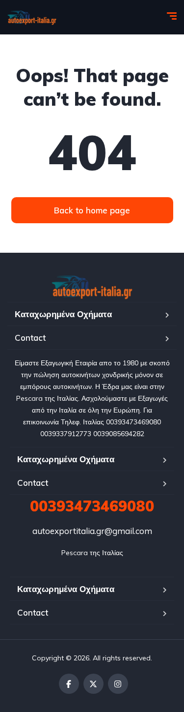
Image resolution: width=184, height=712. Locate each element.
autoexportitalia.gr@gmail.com (92, 531)
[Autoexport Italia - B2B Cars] (31, 17)
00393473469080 (92, 506)
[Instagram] (118, 684)
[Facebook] (69, 684)
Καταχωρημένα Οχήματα (63, 314)
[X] (93, 684)
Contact (30, 337)
